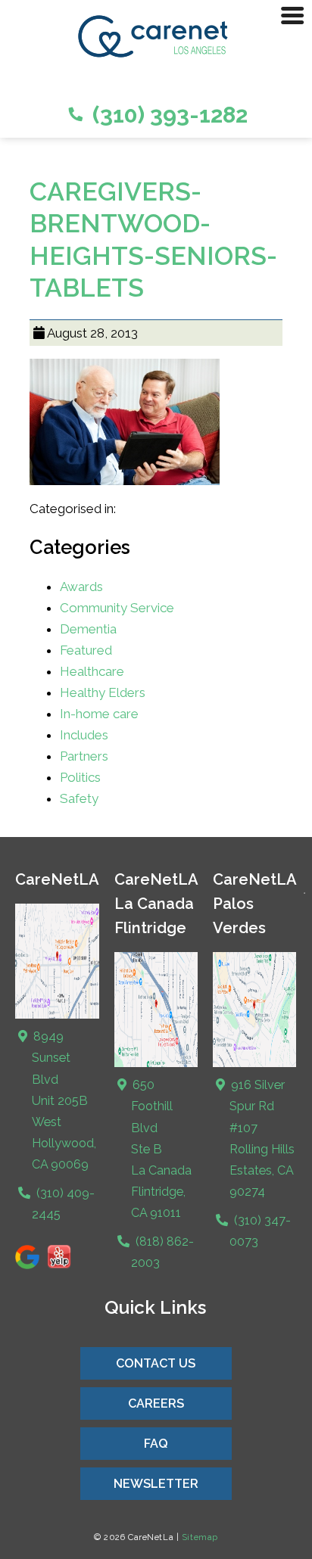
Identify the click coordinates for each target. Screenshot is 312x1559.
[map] (156, 1063)
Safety (79, 798)
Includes (84, 734)
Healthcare (92, 671)
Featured (86, 650)
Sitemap (200, 1537)
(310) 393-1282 (167, 114)
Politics (80, 777)
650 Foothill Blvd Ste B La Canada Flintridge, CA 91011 (160, 1148)
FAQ (156, 1443)
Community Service (117, 607)
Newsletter (156, 1484)
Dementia (88, 628)
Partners (84, 756)
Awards (81, 586)
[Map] (57, 1015)
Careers (156, 1403)
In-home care (99, 713)
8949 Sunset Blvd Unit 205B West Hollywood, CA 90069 (63, 1100)
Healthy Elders (102, 692)
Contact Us (155, 1363)
